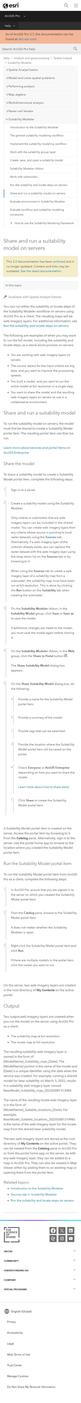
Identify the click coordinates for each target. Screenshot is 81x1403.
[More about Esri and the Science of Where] (11, 1235)
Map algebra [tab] (17, 94)
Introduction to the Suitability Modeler (34, 127)
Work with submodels (23, 177)
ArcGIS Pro (12, 16)
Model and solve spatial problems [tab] (31, 78)
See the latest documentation (41, 271)
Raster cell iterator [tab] (20, 111)
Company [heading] (10, 1279)
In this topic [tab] (14, 285)
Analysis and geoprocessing (31, 58)
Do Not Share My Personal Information (31, 1387)
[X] (61, 1230)
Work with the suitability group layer (33, 152)
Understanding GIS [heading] (16, 1270)
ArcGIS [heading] (8, 1251)
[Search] (66, 5)
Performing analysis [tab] (21, 86)
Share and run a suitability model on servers (37, 193)
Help (8, 25)
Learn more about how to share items (43, 787)
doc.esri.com (27, 39)
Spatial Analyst (62, 58)
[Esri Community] (53, 1238)
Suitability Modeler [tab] (21, 119)
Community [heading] (11, 1260)
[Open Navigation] (76, 5)
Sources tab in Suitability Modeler (34, 1194)
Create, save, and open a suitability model (36, 160)
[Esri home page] (11, 6)
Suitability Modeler (20, 63)
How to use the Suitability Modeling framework (44, 223)
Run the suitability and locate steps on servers (38, 185)
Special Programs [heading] (15, 1289)
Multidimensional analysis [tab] (26, 102)
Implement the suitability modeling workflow (38, 144)
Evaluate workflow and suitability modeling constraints (37, 212)
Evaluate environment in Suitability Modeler (37, 201)
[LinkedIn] (70, 1230)
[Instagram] (61, 1238)
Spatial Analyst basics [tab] (23, 70)
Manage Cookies (17, 1376)
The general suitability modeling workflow (36, 135)
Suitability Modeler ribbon (26, 168)
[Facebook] (53, 1230)
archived (59, 261)
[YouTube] (70, 1238)
